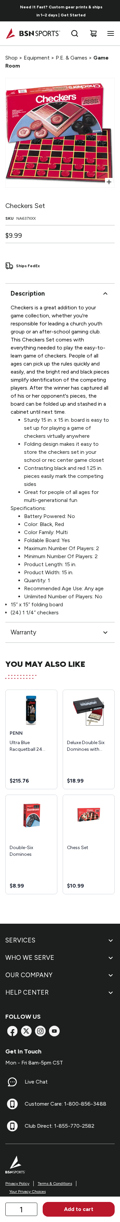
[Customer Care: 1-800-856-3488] (12, 1104)
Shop (11, 58)
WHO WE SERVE (29, 957)
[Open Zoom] (109, 182)
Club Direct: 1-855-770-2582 (59, 1126)
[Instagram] (40, 1031)
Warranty (23, 632)
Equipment (37, 58)
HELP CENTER (27, 992)
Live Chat (36, 1082)
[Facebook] (12, 1031)
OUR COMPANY (28, 975)
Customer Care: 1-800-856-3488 (65, 1104)
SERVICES (20, 940)
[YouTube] (54, 1031)
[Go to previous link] (9, 11)
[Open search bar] (75, 33)
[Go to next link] (113, 11)
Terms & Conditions (55, 1183)
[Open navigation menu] (109, 33)
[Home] (32, 33)
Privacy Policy (17, 1183)
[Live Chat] (12, 1082)
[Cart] (93, 33)
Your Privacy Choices (27, 1191)
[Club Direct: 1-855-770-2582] (12, 1126)
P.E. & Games (71, 58)
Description (28, 293)
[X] (26, 1031)
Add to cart (78, 1209)
